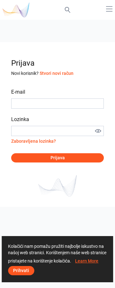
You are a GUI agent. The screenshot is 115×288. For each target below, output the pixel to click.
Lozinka (20, 119)
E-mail (18, 92)
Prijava (57, 157)
